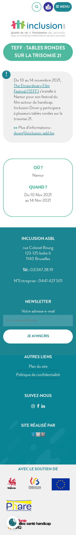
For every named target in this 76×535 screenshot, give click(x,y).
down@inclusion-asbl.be (34, 133)
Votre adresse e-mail (38, 312)
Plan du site (38, 367)
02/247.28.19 (41, 270)
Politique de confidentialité (38, 375)
